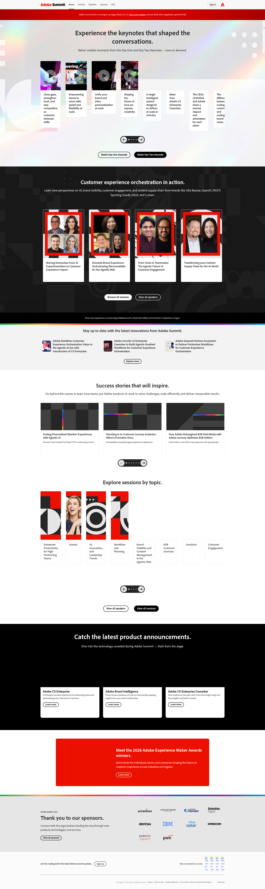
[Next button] (143, 463)
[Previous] (124, 140)
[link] (76, 89)
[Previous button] (121, 463)
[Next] (141, 140)
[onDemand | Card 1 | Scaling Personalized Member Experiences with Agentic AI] (70, 429)
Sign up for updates (137, 14)
